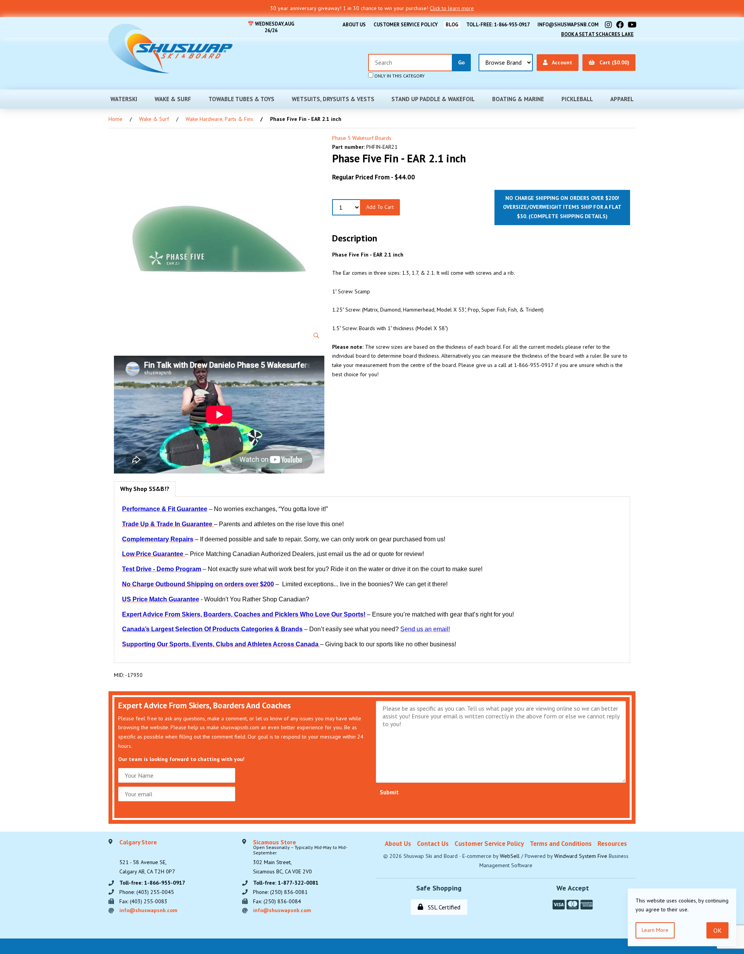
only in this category (399, 76)
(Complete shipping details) (568, 216)
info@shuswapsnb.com (568, 24)
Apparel (622, 99)
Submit (389, 792)
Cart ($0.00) (612, 62)
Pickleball (577, 99)
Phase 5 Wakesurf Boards (361, 137)
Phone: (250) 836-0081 (280, 892)
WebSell (510, 855)
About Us (354, 24)
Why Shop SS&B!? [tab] (144, 488)
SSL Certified (442, 907)
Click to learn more (452, 8)
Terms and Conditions (561, 843)
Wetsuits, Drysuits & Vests (333, 99)
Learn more (655, 929)
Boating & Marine (518, 99)
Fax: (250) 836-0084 (277, 901)
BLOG (452, 24)
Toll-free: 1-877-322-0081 (286, 882)
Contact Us (433, 843)
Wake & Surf (173, 99)
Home (115, 118)
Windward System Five (580, 855)
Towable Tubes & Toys (241, 99)
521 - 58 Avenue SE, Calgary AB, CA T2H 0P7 (147, 857)
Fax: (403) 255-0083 (143, 901)
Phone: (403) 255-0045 (146, 892)
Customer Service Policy (406, 24)
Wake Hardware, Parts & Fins (219, 118)
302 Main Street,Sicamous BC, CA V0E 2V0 (300, 857)
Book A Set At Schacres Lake (597, 34)
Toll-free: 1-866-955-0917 (498, 24)
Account (560, 62)
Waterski (123, 99)
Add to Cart (380, 206)
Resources (612, 843)
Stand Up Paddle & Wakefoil (433, 99)
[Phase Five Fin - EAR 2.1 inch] (219, 239)
